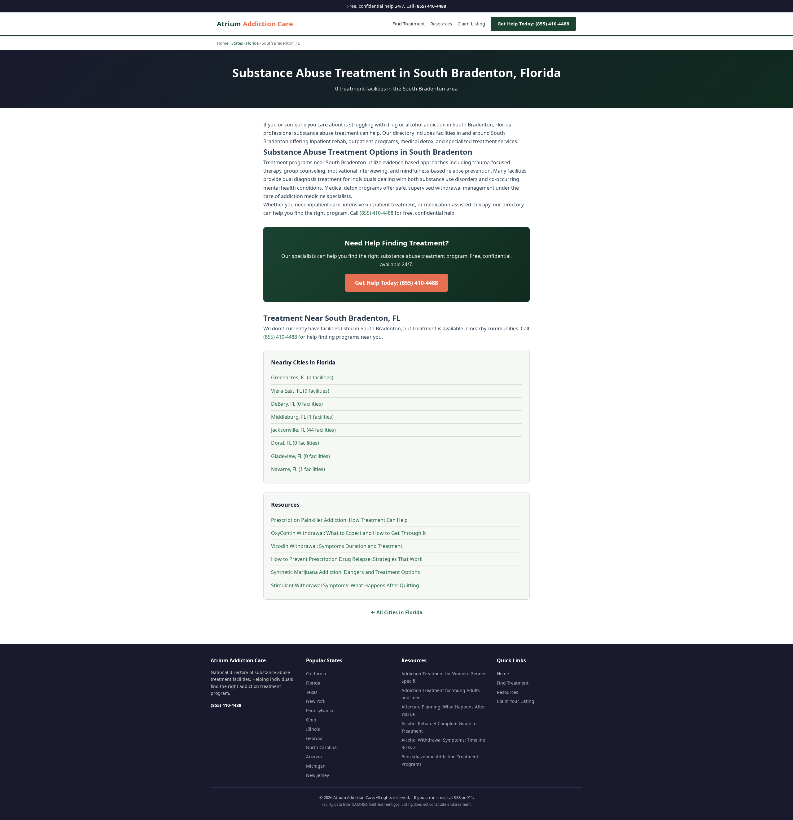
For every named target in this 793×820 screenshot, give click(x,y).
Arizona (314, 757)
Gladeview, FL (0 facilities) (300, 456)
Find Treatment (408, 23)
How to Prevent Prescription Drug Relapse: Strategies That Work (347, 559)
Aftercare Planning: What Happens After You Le (443, 710)
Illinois (313, 729)
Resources (441, 23)
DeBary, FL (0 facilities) (297, 403)
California (316, 674)
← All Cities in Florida (396, 612)
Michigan (316, 766)
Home (222, 43)
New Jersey (317, 775)
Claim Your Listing (515, 701)
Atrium (255, 23)
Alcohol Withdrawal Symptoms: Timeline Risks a (443, 743)
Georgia (314, 738)
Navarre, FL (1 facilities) (298, 469)
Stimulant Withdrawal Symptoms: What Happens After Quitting (345, 585)
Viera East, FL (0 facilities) (300, 390)
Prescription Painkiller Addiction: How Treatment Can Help (339, 520)
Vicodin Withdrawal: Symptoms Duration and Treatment (336, 546)
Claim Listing (471, 23)
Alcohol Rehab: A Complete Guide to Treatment (438, 727)
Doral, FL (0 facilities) (295, 442)
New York (315, 701)
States (237, 43)
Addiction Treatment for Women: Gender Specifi (443, 677)
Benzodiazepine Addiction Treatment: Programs (440, 760)
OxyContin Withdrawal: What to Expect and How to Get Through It (348, 533)
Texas (312, 692)
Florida (252, 43)
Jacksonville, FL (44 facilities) (303, 429)
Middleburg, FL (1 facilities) (302, 416)
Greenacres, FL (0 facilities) (302, 377)
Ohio (311, 720)
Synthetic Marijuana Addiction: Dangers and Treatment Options (345, 572)
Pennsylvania (319, 710)
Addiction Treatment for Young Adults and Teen (440, 694)
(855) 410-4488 (430, 6)
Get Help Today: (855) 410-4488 (533, 23)
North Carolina (321, 747)
